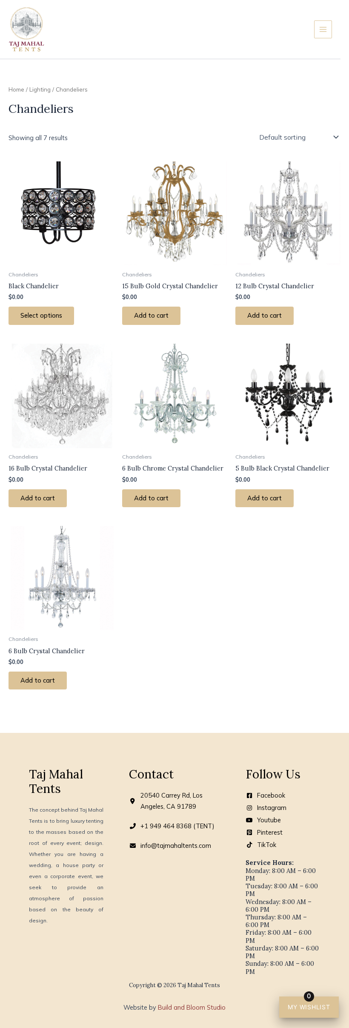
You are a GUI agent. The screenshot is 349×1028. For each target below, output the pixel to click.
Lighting (40, 89)
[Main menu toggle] (323, 29)
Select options (41, 315)
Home (16, 89)
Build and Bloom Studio (192, 1007)
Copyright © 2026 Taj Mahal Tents (174, 985)
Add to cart (151, 315)
